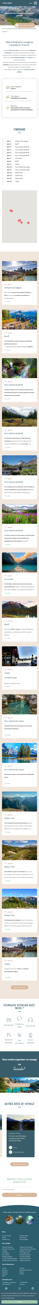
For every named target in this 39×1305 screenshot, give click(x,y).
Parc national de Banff (18, 147)
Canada (4, 1268)
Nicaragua (4, 1274)
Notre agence (23, 1237)
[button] (28, 223)
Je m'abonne (19, 1195)
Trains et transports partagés (9, 1258)
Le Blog (4, 1237)
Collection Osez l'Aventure (26, 1247)
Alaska (3, 1275)
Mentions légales (24, 1239)
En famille (4, 1251)
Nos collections (6, 1254)
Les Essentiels (5, 1253)
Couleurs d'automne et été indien (28, 1249)
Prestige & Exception (7, 1256)
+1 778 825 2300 (24, 1282)
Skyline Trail (14, 173)
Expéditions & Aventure (12, 28)
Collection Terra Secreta (8, 1249)
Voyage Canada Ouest (25, 1258)
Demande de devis (19, 987)
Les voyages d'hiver (24, 1253)
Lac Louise (14, 158)
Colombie (22, 1268)
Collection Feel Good (7, 1247)
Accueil (4, 28)
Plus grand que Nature (25, 1254)
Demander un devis (27, 25)
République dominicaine (26, 1270)
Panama (22, 1274)
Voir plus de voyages (19, 1164)
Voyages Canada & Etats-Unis (9, 1260)
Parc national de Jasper (18, 167)
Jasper (13, 164)
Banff (13, 144)
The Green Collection (25, 1256)
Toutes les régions (24, 1235)
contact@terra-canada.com (9, 1282)
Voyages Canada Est (25, 1260)
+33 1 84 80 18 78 (6, 1284)
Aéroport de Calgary (17, 141)
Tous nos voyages (6, 1235)
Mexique (22, 1272)
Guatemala (5, 1272)
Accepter (19, 1302)
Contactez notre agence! (19, 1085)
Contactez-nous (6, 1239)
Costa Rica (4, 1270)
